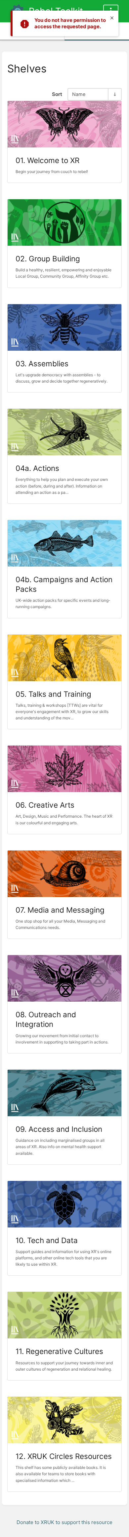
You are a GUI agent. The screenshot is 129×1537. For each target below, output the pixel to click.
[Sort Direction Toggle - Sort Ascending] (114, 94)
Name (78, 94)
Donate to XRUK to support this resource (64, 1522)
